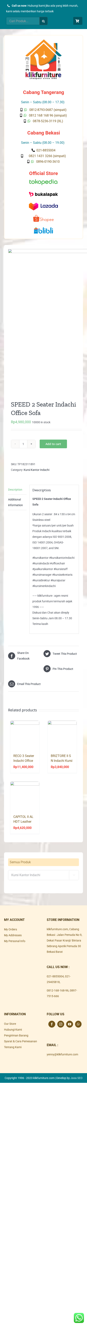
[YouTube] (69, 1024)
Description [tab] (15, 489)
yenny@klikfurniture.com (62, 1054)
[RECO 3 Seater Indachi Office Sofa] (24, 735)
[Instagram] (60, 1024)
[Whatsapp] (78, 1024)
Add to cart (53, 444)
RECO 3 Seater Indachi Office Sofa (23, 760)
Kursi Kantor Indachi (36, 469)
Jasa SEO (76, 1078)
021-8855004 (55, 976)
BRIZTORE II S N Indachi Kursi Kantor (61, 760)
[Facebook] (51, 1024)
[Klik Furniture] (43, 40)
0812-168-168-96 (58, 990)
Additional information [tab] (15, 502)
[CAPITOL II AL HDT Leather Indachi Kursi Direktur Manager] (24, 796)
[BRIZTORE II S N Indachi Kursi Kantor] (62, 735)
